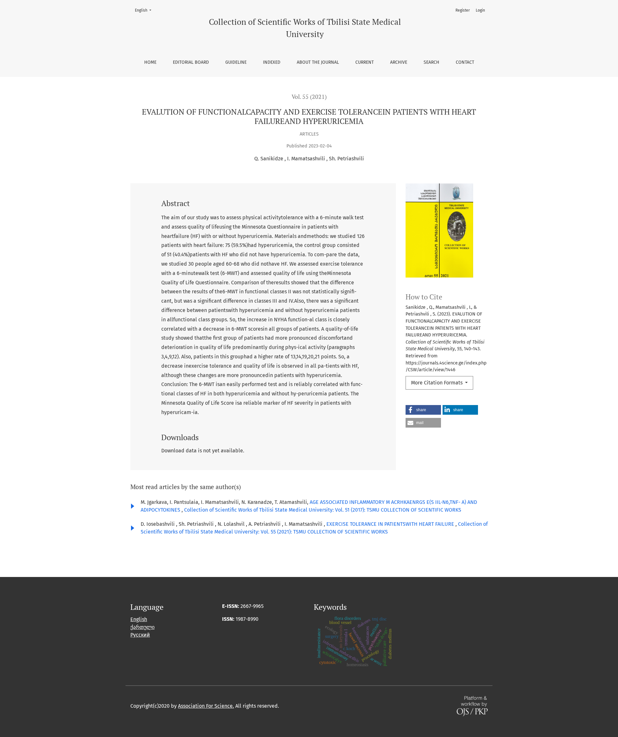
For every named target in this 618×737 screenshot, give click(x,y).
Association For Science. (206, 706)
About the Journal (318, 62)
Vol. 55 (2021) (309, 96)
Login (480, 10)
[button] (423, 410)
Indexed (271, 62)
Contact (465, 62)
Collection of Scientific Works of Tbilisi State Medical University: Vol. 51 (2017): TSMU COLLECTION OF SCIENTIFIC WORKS (322, 510)
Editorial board (191, 62)
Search (431, 62)
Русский (140, 635)
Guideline (236, 62)
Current (364, 62)
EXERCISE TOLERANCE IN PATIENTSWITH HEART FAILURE (390, 524)
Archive (398, 62)
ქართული (142, 627)
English (145, 10)
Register (462, 10)
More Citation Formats (437, 383)
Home (150, 62)
